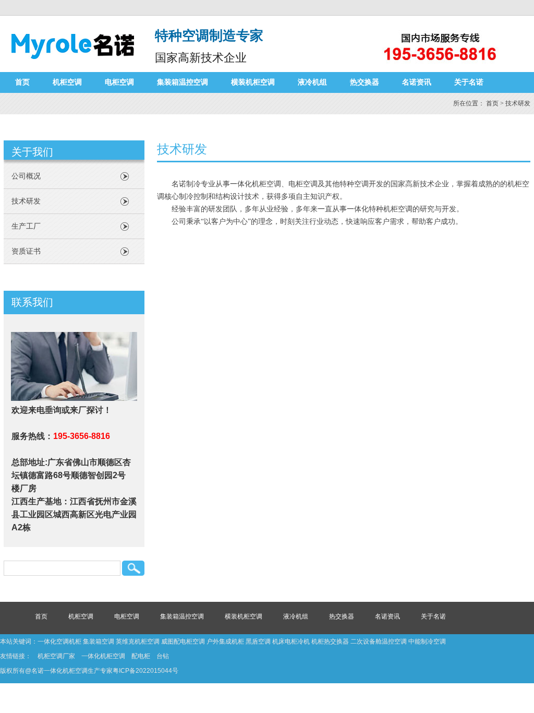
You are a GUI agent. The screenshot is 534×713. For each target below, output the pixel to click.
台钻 (162, 656)
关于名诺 (468, 82)
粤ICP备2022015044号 (145, 670)
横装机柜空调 (253, 82)
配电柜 (140, 656)
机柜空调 (67, 82)
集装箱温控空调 (182, 82)
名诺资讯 (416, 82)
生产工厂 (26, 226)
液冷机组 (312, 82)
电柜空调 (119, 82)
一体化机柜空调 (103, 656)
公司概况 (26, 176)
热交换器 (364, 82)
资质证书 (26, 251)
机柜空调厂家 (56, 656)
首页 (22, 82)
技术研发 (26, 201)
